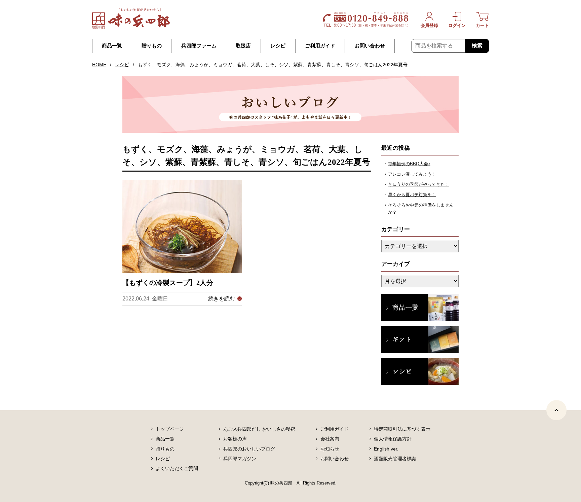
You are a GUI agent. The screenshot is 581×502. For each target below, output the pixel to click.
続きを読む (221, 298)
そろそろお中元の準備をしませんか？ (421, 209)
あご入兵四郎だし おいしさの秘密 (259, 429)
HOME (99, 64)
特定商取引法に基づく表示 (402, 429)
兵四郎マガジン (239, 458)
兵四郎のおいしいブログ (249, 449)
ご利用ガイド (320, 45)
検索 (477, 45)
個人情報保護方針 (393, 438)
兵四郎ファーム (199, 45)
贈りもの (152, 45)
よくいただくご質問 (177, 468)
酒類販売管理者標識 (395, 458)
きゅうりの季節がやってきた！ (418, 184)
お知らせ (329, 449)
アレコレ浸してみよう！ (412, 174)
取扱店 (243, 45)
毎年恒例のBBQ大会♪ (409, 163)
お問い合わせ (370, 45)
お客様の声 (235, 438)
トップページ (170, 429)
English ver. (386, 449)
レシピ (277, 45)
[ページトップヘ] (556, 410)
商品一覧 (112, 45)
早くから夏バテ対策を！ (412, 194)
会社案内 (329, 438)
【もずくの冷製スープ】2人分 (167, 282)
